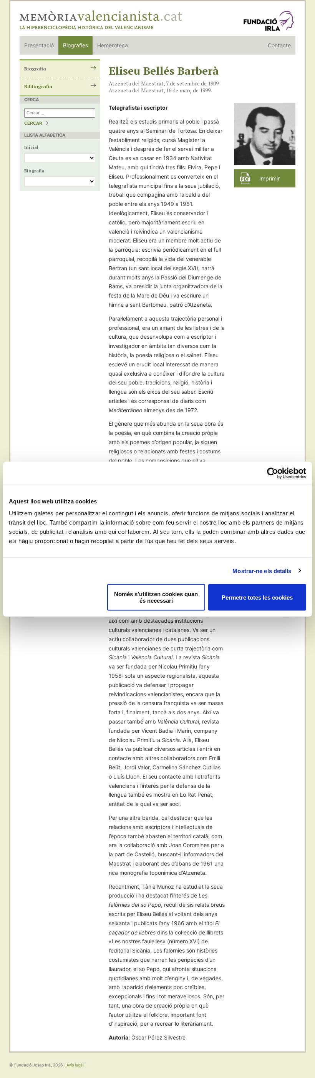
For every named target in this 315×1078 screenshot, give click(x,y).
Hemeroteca (112, 45)
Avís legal (74, 1065)
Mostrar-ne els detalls (261, 570)
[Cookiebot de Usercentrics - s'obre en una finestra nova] (272, 473)
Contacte (279, 45)
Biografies (75, 45)
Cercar (33, 123)
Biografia (35, 68)
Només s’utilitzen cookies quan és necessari (156, 597)
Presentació (39, 45)
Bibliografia (38, 86)
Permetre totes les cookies (257, 597)
